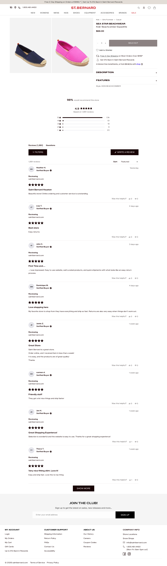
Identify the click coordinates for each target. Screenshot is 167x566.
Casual (118, 20)
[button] (83, 117)
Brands (123, 13)
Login (7, 534)
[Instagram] (129, 553)
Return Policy (50, 538)
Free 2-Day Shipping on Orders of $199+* (63, 2)
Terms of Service (37, 563)
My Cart (8, 542)
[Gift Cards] (11, 7)
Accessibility (49, 551)
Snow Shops (128, 538)
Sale (133, 13)
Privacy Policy (53, 563)
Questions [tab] (50, 145)
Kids (66, 13)
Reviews (87, 547)
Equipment (90, 13)
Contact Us (49, 547)
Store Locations (130, 534)
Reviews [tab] (35, 145)
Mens (56, 13)
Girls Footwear (107, 20)
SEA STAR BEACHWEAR (110, 24)
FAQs (46, 542)
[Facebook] (124, 553)
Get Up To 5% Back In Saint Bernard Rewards (102, 2)
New (33, 13)
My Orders (9, 538)
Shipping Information (53, 534)
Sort (115, 162)
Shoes (76, 13)
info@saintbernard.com (137, 543)
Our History (89, 534)
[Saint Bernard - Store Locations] (15, 7)
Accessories (107, 13)
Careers (87, 538)
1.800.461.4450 (133, 547)
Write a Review (128, 153)
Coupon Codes (90, 542)
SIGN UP (125, 515)
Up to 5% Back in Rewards (16, 551)
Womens (44, 13)
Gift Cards (9, 547)
